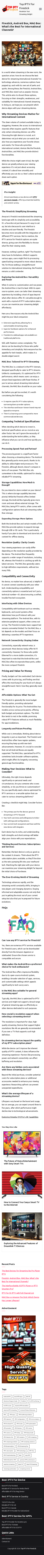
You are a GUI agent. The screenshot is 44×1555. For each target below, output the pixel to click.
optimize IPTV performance (27, 1459)
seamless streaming (9, 1464)
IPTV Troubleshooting (9, 1455)
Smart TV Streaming (32, 1464)
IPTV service (29, 1428)
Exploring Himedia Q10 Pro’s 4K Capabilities (20, 1117)
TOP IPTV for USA (8, 1502)
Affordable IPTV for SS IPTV (12, 1527)
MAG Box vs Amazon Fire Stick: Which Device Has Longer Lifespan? (20, 1299)
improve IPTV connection (21, 1405)
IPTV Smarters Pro (8, 1437)
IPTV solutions (21, 1437)
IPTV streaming (32, 1437)
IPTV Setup (17, 1432)
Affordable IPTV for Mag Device (13, 1491)
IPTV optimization (31, 1423)
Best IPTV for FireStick (10, 1486)
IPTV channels (7, 1419)
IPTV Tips (31, 1450)
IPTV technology (21, 1450)
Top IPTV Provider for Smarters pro (14, 1522)
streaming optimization (10, 1468)
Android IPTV (7, 1396)
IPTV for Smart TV (8, 1423)
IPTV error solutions (34, 1419)
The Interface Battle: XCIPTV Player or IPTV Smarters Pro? (20, 1287)
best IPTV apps (18, 1396)
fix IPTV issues (7, 1405)
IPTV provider (7, 1428)
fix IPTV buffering (34, 1401)
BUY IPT (28, 1396)
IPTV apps (12, 1414)
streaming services (25, 1468)
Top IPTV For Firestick (28, 1548)
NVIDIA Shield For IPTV (10, 1459)
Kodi (20, 1455)
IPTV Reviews (18, 1428)
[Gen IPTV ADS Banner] (22, 183)
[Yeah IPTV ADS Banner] (19, 1349)
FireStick (23, 1401)
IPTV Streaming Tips (23, 1446)
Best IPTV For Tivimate (10, 1525)
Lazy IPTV (27, 1455)
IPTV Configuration (20, 1419)
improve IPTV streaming (10, 1410)
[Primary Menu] (40, 9)
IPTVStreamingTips (9, 1446)
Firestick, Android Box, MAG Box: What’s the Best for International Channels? (20, 1280)
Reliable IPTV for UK (9, 1505)
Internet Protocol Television (27, 1410)
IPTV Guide (20, 1423)
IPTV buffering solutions (25, 1414)
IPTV (5, 1414)
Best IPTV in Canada (9, 1508)
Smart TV (20, 1464)
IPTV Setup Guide (28, 1432)
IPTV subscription (8, 1450)
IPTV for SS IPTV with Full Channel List (18, 1293)
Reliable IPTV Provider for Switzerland (15, 1511)
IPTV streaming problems (10, 1441)
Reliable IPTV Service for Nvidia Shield (15, 1488)
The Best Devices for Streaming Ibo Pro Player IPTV (21, 1272)
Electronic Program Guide (10, 1401)
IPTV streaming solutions (28, 1441)
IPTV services (7, 1432)
